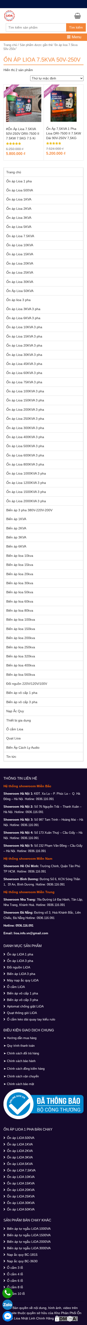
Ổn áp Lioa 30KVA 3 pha (24, 355)
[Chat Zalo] (7, 1304)
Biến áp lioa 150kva (20, 629)
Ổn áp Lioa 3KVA (18, 218)
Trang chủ (10, 45)
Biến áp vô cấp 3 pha (21, 702)
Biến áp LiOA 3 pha (21, 974)
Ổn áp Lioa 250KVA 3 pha (25, 418)
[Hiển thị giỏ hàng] (79, 16)
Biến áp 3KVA (16, 537)
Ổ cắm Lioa (14, 729)
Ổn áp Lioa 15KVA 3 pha (24, 336)
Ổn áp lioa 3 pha (18, 300)
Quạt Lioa (13, 738)
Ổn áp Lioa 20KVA (19, 263)
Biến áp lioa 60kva (19, 601)
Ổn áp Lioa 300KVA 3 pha (25, 428)
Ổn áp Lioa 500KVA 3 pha (25, 446)
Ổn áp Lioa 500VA (19, 190)
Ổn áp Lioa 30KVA (19, 282)
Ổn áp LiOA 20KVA (21, 1190)
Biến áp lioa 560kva (20, 674)
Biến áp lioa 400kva (20, 665)
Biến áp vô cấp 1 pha (21, 693)
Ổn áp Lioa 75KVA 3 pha (24, 382)
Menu (76, 37)
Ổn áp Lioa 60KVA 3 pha (24, 373)
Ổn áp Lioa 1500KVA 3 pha (26, 492)
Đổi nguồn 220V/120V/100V (26, 683)
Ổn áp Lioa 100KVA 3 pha (25, 391)
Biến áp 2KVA (16, 528)
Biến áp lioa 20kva (19, 574)
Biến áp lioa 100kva (20, 619)
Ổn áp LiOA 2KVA (20, 1151)
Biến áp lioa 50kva (19, 592)
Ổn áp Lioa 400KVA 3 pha (25, 437)
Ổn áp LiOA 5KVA (20, 1164)
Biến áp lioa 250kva (20, 647)
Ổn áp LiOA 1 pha (20, 954)
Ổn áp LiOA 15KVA (21, 1183)
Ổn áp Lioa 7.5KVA (20, 236)
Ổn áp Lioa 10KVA (19, 245)
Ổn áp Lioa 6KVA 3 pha (23, 318)
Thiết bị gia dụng (18, 720)
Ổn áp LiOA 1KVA (20, 1144)
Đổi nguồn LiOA (18, 967)
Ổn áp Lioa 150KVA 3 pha (25, 400)
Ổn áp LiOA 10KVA (21, 1177)
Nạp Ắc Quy (15, 711)
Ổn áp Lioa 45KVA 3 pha (24, 364)
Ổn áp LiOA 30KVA (21, 1203)
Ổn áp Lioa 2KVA (18, 208)
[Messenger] (7, 1316)
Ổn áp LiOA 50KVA (21, 1209)
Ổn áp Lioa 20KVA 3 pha (24, 345)
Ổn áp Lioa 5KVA (18, 227)
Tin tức (11, 756)
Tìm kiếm (76, 27)
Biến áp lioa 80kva (19, 610)
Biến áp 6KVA (16, 546)
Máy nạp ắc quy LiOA (23, 980)
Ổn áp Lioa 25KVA (19, 272)
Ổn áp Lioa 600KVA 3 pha (25, 455)
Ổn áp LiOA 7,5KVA (21, 1170)
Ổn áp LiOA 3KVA (20, 1157)
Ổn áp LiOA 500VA (20, 1138)
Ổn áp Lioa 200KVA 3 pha (25, 409)
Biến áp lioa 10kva (19, 556)
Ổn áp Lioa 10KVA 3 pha (24, 327)
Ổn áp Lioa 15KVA (19, 254)
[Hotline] (7, 1293)
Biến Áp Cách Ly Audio (22, 747)
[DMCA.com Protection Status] (66, 1318)
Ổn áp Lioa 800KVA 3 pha (25, 464)
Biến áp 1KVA (16, 519)
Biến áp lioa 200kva (20, 638)
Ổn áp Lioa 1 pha (19, 181)
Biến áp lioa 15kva (19, 565)
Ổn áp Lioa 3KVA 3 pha (23, 309)
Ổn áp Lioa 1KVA (18, 199)
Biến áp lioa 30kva (19, 583)
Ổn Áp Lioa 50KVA (19, 291)
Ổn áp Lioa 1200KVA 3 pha (26, 483)
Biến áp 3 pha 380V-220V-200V (29, 510)
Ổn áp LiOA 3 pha (20, 961)
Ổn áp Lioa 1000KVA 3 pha (26, 473)
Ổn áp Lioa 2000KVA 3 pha (26, 501)
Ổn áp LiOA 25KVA (21, 1196)
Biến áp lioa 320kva (20, 656)
